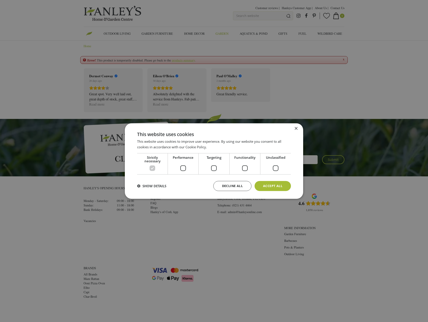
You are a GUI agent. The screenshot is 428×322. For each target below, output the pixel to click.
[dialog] (214, 161)
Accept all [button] (272, 186)
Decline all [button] (232, 186)
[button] (151, 185)
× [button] (296, 128)
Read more (216, 147)
